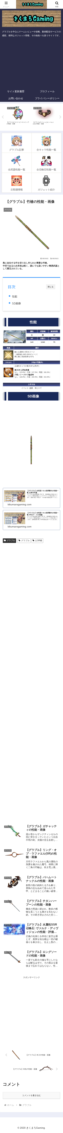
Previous (2, 117)
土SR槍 (38, 540)
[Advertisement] (31, 63)
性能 (14, 296)
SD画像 (16, 303)
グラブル (11, 540)
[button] (56, 663)
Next (60, 117)
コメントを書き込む (31, 1095)
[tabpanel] (18, 116)
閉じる (51, 287)
